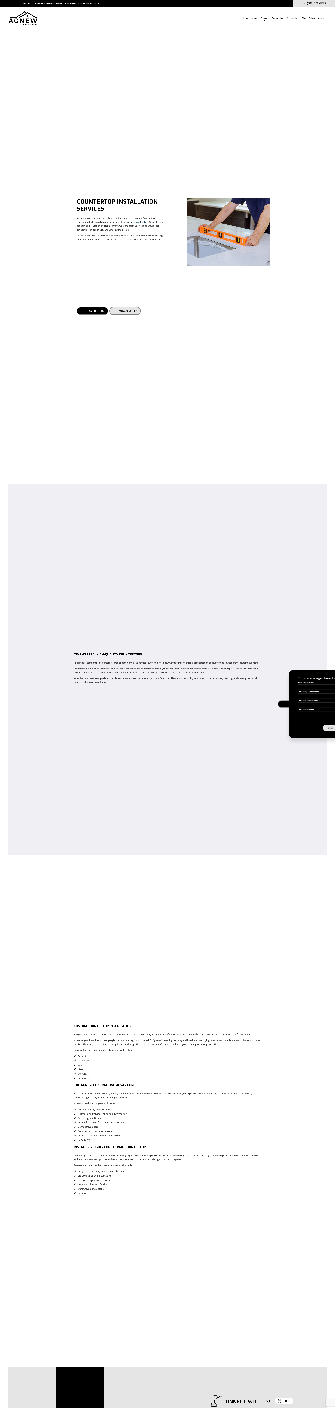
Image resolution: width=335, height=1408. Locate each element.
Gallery (312, 18)
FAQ (304, 18)
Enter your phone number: (289, 691)
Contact (321, 18)
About (254, 18)
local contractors (139, 222)
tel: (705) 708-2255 (314, 3)
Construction (292, 18)
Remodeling (277, 18)
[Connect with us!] (284, 1401)
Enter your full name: (287, 682)
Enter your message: (287, 710)
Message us (125, 310)
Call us (92, 310)
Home (246, 18)
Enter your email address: (289, 700)
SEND (311, 728)
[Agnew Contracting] (22, 18)
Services (264, 18)
